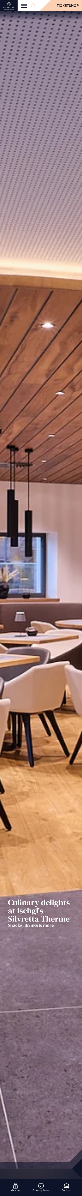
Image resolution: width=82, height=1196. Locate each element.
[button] (33, 5)
